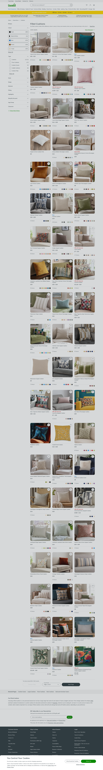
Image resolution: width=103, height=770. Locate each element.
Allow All (88, 761)
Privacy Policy (10, 767)
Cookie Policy (51, 765)
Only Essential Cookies (72, 761)
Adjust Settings (80, 764)
